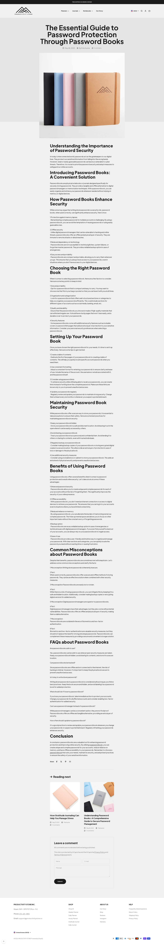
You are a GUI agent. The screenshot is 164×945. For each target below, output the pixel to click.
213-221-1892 (24, 914)
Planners (64, 11)
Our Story (99, 11)
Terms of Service (60, 855)
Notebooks (87, 11)
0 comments (97, 48)
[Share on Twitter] (61, 761)
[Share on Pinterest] (65, 761)
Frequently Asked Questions (138, 909)
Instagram (103, 918)
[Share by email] (70, 761)
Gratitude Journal (74, 922)
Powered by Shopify (37, 938)
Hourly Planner (73, 918)
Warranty (103, 922)
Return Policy (133, 912)
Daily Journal (72, 925)
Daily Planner (73, 915)
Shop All (71, 909)
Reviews (102, 915)
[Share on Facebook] (56, 761)
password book (97, 745)
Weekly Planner (73, 912)
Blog (101, 912)
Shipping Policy (134, 915)
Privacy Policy (99, 852)
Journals (75, 11)
